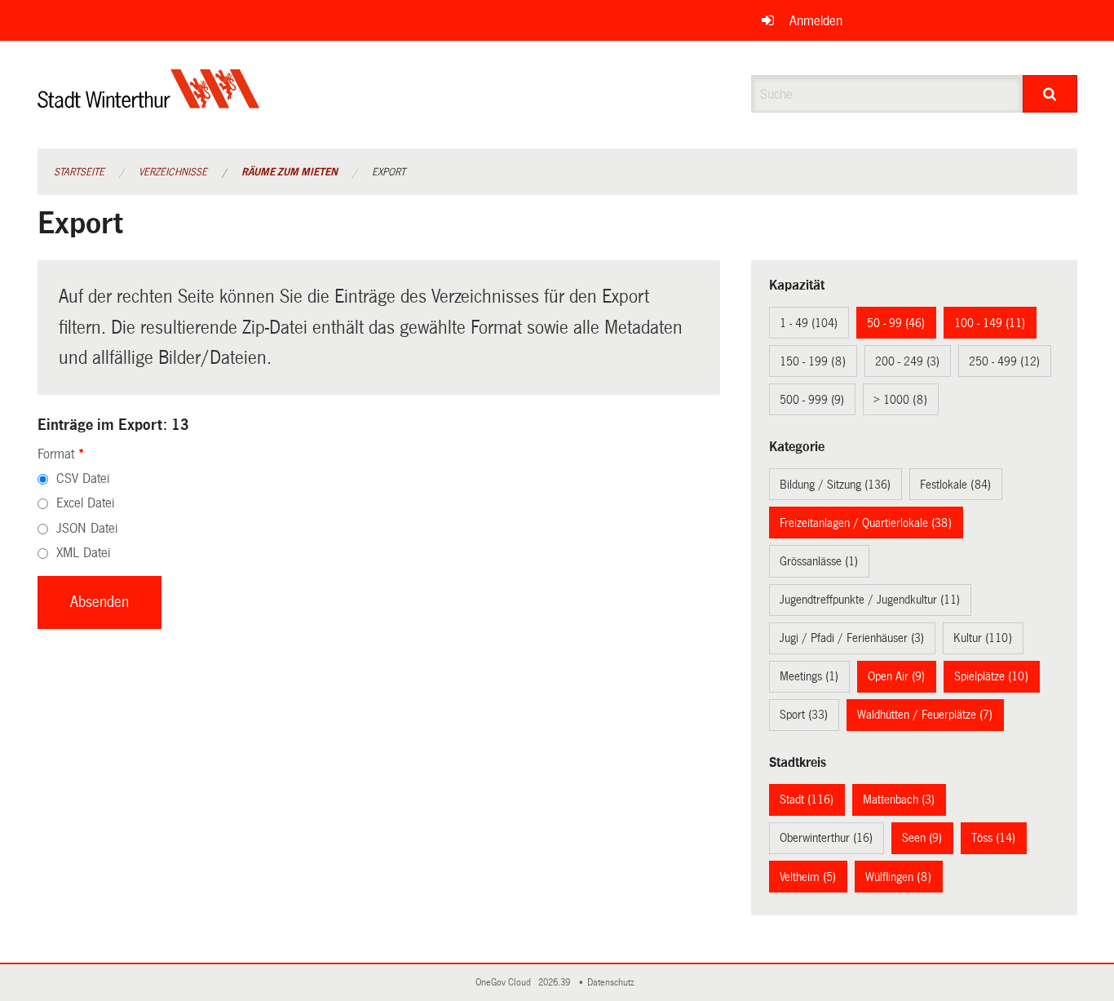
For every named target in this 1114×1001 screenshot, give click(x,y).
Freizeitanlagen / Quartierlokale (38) (866, 522)
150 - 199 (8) (813, 361)
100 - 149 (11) (989, 323)
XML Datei (83, 553)
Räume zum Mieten (289, 172)
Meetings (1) (809, 676)
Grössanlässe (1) (819, 561)
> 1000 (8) (900, 399)
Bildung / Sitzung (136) (835, 484)
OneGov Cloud (505, 982)
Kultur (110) (982, 637)
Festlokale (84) (955, 484)
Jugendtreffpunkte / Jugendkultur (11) (870, 599)
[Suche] (1050, 94)
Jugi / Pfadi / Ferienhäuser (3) (852, 637)
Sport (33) (804, 714)
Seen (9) (922, 837)
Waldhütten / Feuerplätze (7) (924, 714)
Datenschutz (613, 982)
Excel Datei (85, 503)
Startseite (79, 172)
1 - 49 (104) (809, 323)
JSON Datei (86, 528)
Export (388, 172)
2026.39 (555, 982)
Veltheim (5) (808, 877)
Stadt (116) (806, 799)
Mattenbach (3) (899, 799)
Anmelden (815, 21)
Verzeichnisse (173, 172)
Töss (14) (993, 837)
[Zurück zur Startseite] (149, 102)
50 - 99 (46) (896, 323)
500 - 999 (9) (812, 399)
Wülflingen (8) (898, 877)
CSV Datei (82, 478)
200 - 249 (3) (907, 361)
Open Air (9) (896, 676)
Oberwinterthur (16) (826, 837)
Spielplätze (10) (991, 676)
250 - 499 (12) (1004, 361)
